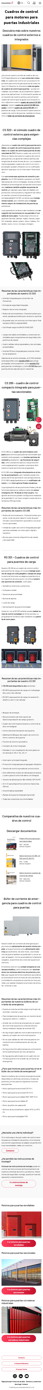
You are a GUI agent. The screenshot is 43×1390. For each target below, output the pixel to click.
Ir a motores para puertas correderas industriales (18, 1338)
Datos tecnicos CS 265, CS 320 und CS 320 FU (29, 857)
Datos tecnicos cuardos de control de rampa (29, 874)
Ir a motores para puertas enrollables (18, 1243)
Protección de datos (18, 1381)
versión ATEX (24, 361)
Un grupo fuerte (21, 1369)
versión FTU (34, 363)
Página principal (7, 1381)
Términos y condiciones (33, 1381)
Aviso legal (18, 1384)
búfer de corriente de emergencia (21, 116)
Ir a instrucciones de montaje (19, 1183)
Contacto (10, 1150)
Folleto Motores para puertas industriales (29, 839)
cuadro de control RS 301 (24, 108)
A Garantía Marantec (21, 1363)
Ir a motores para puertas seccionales (18, 1291)
